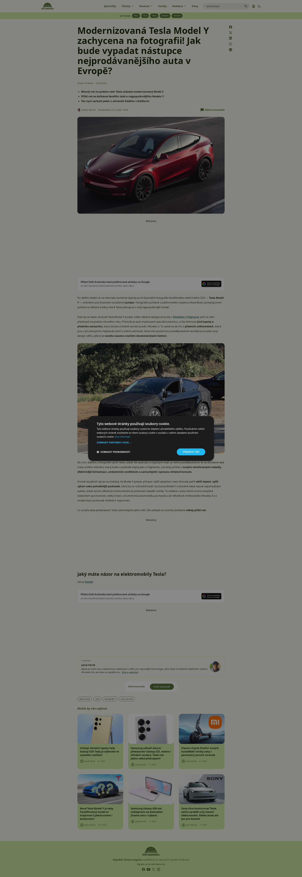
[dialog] (151, 438)
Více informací (122, 436)
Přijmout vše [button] (191, 451)
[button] (151, 442)
